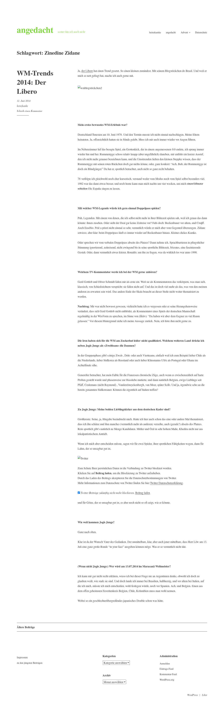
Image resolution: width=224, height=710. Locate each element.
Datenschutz (201, 32)
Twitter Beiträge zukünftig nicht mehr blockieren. (107, 492)
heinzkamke (155, 32)
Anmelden (165, 663)
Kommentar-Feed (168, 674)
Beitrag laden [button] (142, 492)
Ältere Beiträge (26, 627)
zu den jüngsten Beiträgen (29, 662)
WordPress (192, 695)
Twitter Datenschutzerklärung (166, 483)
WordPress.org (167, 679)
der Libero (87, 71)
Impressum (22, 657)
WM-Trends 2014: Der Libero (35, 82)
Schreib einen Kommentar (29, 110)
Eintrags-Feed (166, 668)
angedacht (35, 29)
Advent (184, 32)
